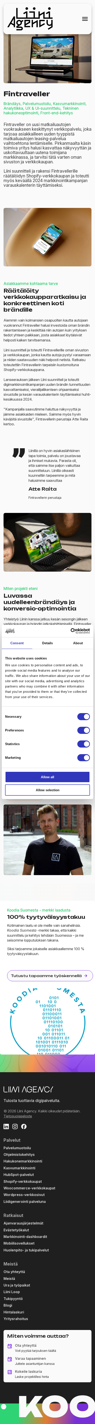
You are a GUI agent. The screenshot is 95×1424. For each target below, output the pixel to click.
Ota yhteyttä (14, 1272)
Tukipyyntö (13, 1298)
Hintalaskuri (14, 1312)
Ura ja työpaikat (17, 1285)
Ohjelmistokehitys (19, 1154)
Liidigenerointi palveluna (25, 1201)
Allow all (47, 777)
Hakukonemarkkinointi (23, 1161)
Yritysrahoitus (16, 1319)
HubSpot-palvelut (19, 1174)
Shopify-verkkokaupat (23, 1181)
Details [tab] (47, 643)
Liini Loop (12, 1292)
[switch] (83, 730)
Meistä (9, 1278)
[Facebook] (24, 1127)
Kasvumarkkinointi (19, 1168)
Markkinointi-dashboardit (25, 1236)
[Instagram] (15, 1127)
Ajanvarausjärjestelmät (23, 1223)
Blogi (8, 1305)
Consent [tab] (17, 643)
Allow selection (47, 790)
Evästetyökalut (16, 1230)
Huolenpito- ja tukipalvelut (26, 1250)
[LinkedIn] (6, 1127)
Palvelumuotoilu (17, 1148)
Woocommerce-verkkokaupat (29, 1188)
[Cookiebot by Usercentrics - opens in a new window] (70, 631)
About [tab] (78, 643)
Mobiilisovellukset (19, 1243)
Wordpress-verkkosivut (24, 1194)
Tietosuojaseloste (18, 1116)
